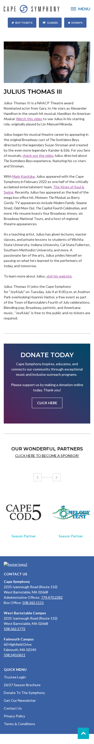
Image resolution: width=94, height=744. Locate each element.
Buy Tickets (24, 22)
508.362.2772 (14, 629)
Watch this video (29, 119)
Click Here (47, 403)
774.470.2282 (52, 597)
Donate (77, 22)
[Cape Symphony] (47, 9)
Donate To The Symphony (24, 692)
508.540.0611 (14, 655)
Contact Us (13, 708)
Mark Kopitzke (23, 176)
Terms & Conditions (19, 724)
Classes (52, 22)
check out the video (38, 155)
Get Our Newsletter (20, 700)
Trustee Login (15, 677)
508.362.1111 (33, 602)
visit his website (59, 276)
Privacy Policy (14, 716)
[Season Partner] (23, 512)
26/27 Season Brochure (22, 685)
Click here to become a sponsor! (47, 455)
